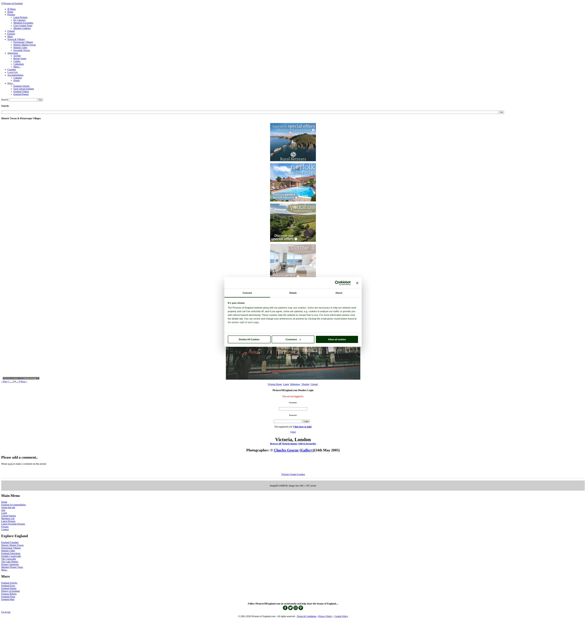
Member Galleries (22, 28)
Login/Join (12, 72)
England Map (7, 599)
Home (10, 12)
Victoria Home (275, 384)
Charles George (29, 378)
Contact (5, 529)
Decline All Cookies (249, 339)
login (10, 464)
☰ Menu (11, 9)
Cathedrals (18, 64)
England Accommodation (13, 504)
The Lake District (9, 561)
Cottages (17, 77)
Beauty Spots (19, 58)
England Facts (8, 585)
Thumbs (305, 384)
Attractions (12, 53)
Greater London (297, 474)
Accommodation (15, 75)
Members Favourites (23, 23)
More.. (10, 83)
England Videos (21, 91)
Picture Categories (10, 564)
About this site (8, 507)
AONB (17, 55)
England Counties (9, 542)
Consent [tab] (247, 293)
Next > (23, 381)
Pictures (11, 14)
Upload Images (8, 515)
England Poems (21, 94)
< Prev (4, 381)
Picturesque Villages (23, 42)
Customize (291, 339)
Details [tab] (293, 293)
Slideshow (295, 384)
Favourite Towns (21, 50)
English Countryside (11, 556)
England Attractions (10, 553)
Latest (286, 384)
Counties (11, 69)
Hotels (16, 80)
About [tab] (338, 293)
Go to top (5, 612)
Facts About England (23, 88)
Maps (10, 36)
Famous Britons (8, 594)
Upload (10, 31)
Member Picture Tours (12, 567)
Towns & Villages (16, 39)
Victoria (285, 474)
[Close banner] (357, 283)
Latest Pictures (20, 17)
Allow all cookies (337, 339)
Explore (11, 34)
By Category (19, 20)
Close (293, 432)
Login (4, 513)
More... (16, 66)
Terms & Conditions (306, 616)
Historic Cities (20, 47)
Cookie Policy (341, 616)
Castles (16, 61)
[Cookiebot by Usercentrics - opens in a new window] (337, 283)
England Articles (21, 86)
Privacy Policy (325, 616)
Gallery (307, 450)
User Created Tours (22, 25)
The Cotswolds (8, 559)
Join (3, 510)
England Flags (8, 596)
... (11, 381)
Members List (7, 518)
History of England (10, 591)
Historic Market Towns (24, 45)
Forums (5, 526)
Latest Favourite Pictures (13, 524)
